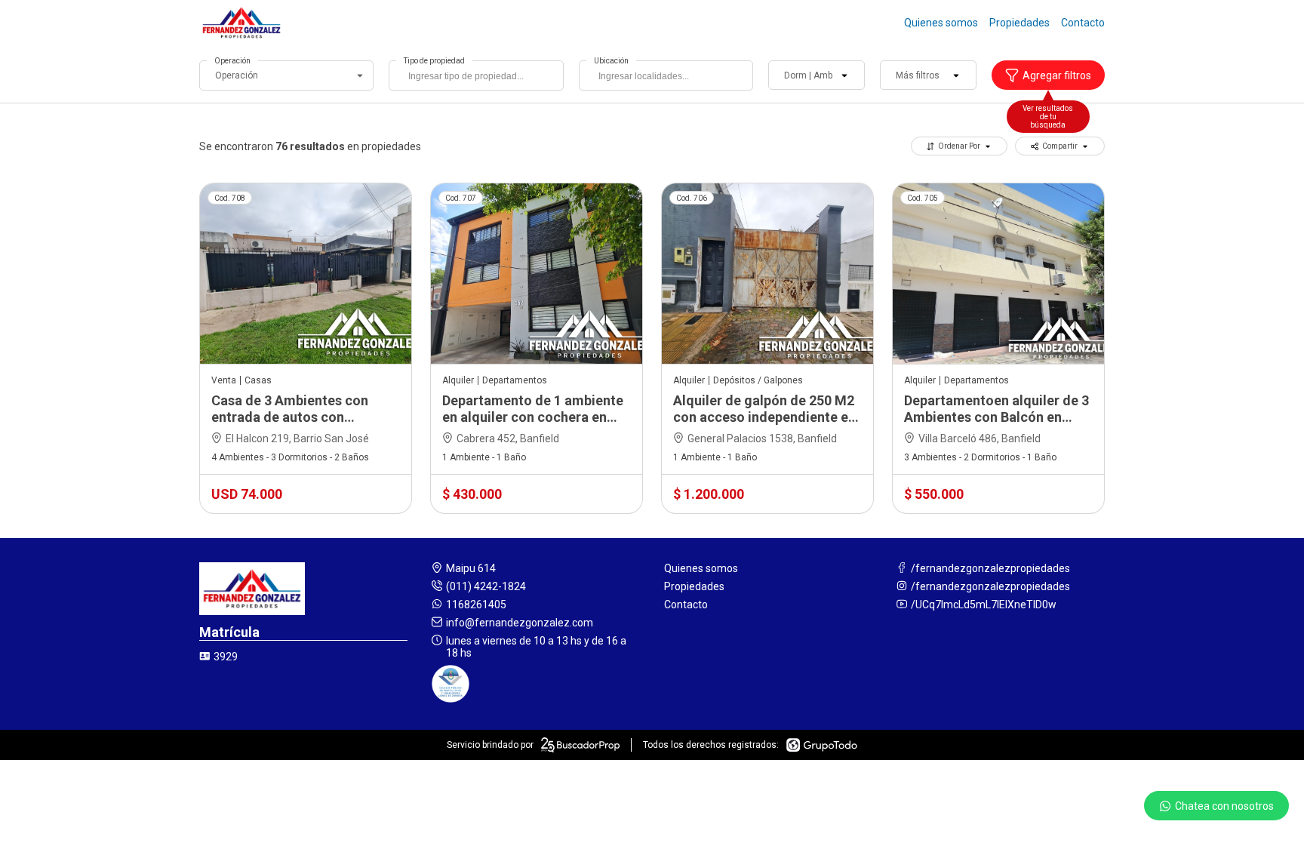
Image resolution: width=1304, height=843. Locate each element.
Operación (232, 61)
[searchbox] (479, 78)
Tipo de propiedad (434, 61)
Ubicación (611, 61)
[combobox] (476, 75)
